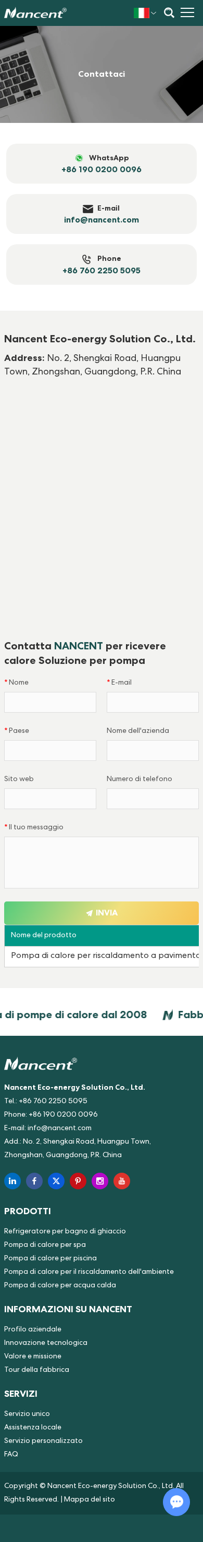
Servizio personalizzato (43, 1441)
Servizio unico (27, 1414)
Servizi (20, 1393)
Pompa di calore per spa (45, 1245)
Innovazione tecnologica (45, 1343)
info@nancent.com (60, 1128)
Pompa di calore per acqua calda (60, 1285)
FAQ (11, 1454)
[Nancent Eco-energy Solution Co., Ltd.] (35, 13)
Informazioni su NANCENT (68, 1309)
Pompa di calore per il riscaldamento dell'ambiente (89, 1272)
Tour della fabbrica (36, 1370)
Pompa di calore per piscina (50, 1258)
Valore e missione (32, 1356)
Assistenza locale (32, 1428)
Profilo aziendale (32, 1329)
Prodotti (27, 1211)
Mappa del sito (89, 1500)
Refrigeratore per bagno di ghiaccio (65, 1231)
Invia (106, 912)
